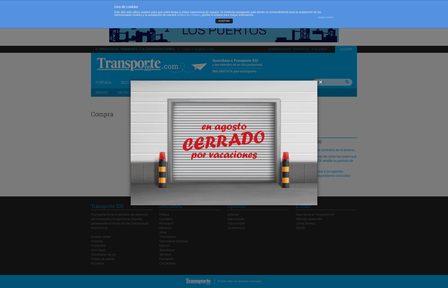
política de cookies (188, 15)
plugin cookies (326, 17)
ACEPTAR (224, 21)
